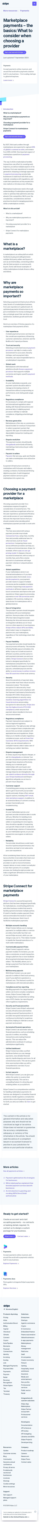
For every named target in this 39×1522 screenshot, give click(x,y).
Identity (6, 1354)
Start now (9, 1236)
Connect (6, 1337)
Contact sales (22, 1236)
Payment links (8, 1369)
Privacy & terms (9, 1467)
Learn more (7, 80)
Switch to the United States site (15, 1517)
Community (7, 1459)
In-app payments (27, 1340)
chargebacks (11, 444)
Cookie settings (9, 1484)
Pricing (5, 1317)
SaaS (23, 1354)
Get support (7, 1495)
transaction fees (12, 536)
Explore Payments (10, 1263)
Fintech (24, 1363)
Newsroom (25, 1456)
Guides (5, 1450)
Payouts (9, 456)
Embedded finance (28, 1332)
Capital (5, 1329)
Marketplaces (26, 1343)
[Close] (35, 1512)
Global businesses (27, 1337)
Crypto (5, 1340)
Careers (24, 1453)
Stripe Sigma (7, 1385)
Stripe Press (25, 1459)
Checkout (6, 1332)
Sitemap (6, 1481)
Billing (5, 1326)
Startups (24, 1320)
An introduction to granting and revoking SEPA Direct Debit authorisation (18, 1193)
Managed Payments (10, 1366)
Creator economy (27, 1360)
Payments (24, 10)
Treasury (6, 1394)
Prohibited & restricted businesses (7, 1472)
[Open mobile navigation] (34, 4)
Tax (4, 1388)
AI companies (26, 1357)
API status (25, 1431)
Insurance (24, 1374)
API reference (26, 1428)
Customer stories (9, 1453)
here (29, 1102)
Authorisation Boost (10, 1323)
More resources (10, 10)
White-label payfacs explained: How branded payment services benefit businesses (19, 1185)
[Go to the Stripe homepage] (6, 1306)
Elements (6, 1346)
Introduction (8, 109)
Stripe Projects (26, 1439)
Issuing (5, 1360)
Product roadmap (27, 1450)
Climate (6, 1335)
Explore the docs (9, 1288)
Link (4, 1363)
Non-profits (25, 1382)
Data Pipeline (8, 1343)
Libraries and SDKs (28, 1437)
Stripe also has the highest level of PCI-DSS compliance (20, 707)
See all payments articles (13, 1171)
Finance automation (28, 1335)
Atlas (5, 1320)
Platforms (24, 1351)
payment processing (13, 174)
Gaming (24, 1366)
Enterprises (25, 1317)
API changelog (26, 1434)
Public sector (26, 1390)
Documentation (26, 1425)
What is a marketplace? (12, 113)
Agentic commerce (28, 1323)
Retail (23, 1393)
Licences (6, 1478)
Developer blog (26, 1442)
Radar (5, 1377)
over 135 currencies (22, 596)
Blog (5, 1456)
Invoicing (6, 1357)
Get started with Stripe (14, 52)
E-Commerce (26, 1329)
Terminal (6, 1391)
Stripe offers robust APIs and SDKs (19, 628)
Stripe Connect (17, 659)
